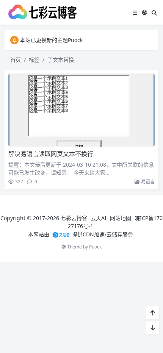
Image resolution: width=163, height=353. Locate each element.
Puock (95, 247)
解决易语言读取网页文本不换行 (50, 154)
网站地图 (120, 218)
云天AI (99, 218)
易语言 (147, 181)
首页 (15, 59)
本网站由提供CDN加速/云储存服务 (80, 234)
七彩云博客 (74, 218)
